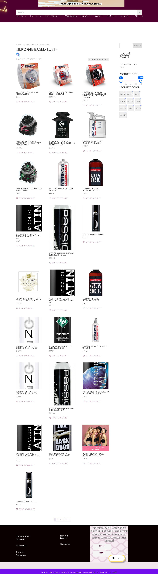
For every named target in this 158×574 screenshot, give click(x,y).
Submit (117, 557)
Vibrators (69, 16)
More (137, 16)
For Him (34, 16)
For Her (19, 16)
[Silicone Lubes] (96, 36)
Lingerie (124, 16)
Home (18, 44)
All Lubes (26, 44)
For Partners (51, 16)
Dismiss (113, 572)
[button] (25, 101)
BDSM (110, 16)
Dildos (84, 16)
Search (137, 45)
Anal (97, 16)
